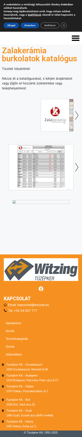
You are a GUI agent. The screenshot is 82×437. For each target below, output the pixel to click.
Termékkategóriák (17, 338)
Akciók (10, 331)
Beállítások (49, 25)
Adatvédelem (14, 354)
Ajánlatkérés (13, 323)
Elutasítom (29, 25)
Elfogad (11, 25)
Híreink (10, 346)
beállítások (34, 15)
